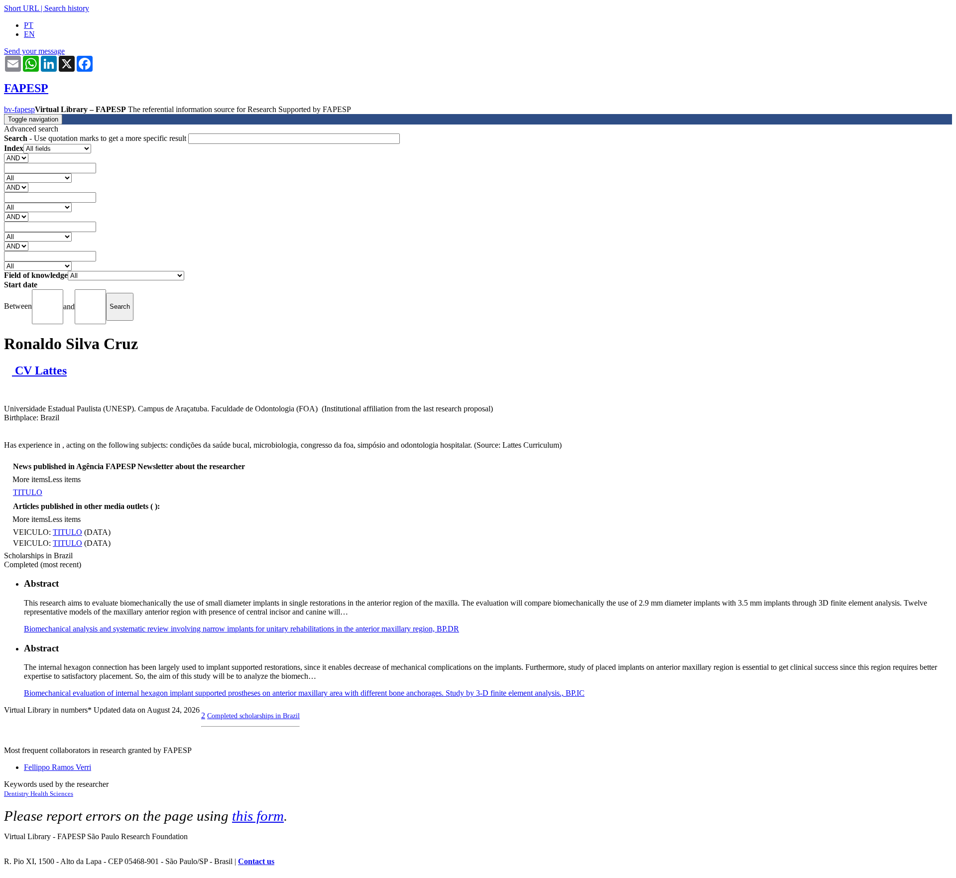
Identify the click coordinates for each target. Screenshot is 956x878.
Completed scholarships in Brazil (253, 716)
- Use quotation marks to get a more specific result (96, 138)
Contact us (256, 861)
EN (29, 34)
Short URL (21, 8)
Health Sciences (51, 793)
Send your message (34, 51)
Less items (64, 479)
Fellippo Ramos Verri (57, 767)
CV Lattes (39, 370)
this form (258, 816)
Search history (66, 8)
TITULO (27, 492)
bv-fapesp (19, 109)
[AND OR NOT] (16, 157)
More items (30, 479)
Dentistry (17, 793)
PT (28, 25)
